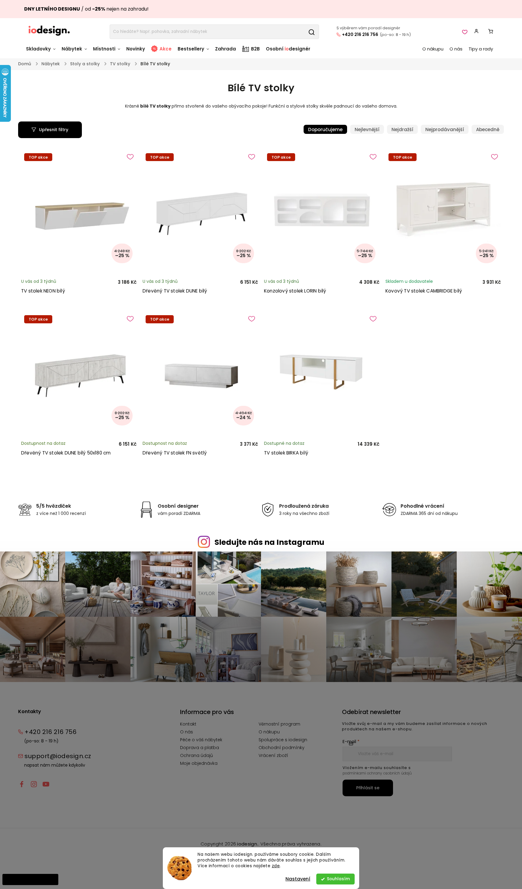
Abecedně (487, 129)
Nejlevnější (367, 129)
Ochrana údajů (196, 755)
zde (276, 866)
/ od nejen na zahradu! (86, 8)
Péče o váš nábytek (201, 740)
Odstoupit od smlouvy (30, 879)
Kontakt (188, 724)
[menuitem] (42, 51)
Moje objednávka (199, 763)
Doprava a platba (199, 748)
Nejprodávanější (444, 129)
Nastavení (297, 879)
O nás (186, 732)
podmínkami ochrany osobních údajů (377, 773)
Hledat (311, 31)
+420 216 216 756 (360, 34)
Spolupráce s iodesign (283, 740)
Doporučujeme (325, 129)
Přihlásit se (367, 788)
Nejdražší (402, 129)
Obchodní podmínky (281, 748)
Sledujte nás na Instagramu (269, 542)
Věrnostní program (279, 724)
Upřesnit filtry (53, 130)
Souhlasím (338, 879)
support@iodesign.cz (57, 756)
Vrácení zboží (273, 755)
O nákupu (269, 732)
